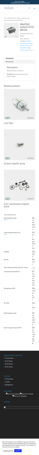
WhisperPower (12, 18)
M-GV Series (9, 361)
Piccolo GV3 (23, 45)
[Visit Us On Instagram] (19, 396)
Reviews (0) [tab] (9, 61)
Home (5, 18)
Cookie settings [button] (8, 451)
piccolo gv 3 (29, 50)
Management (9, 384)
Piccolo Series (9, 358)
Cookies (7, 382)
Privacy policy (9, 379)
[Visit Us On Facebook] (13, 394)
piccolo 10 (23, 50)
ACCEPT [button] (17, 450)
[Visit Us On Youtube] (26, 394)
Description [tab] (10, 58)
